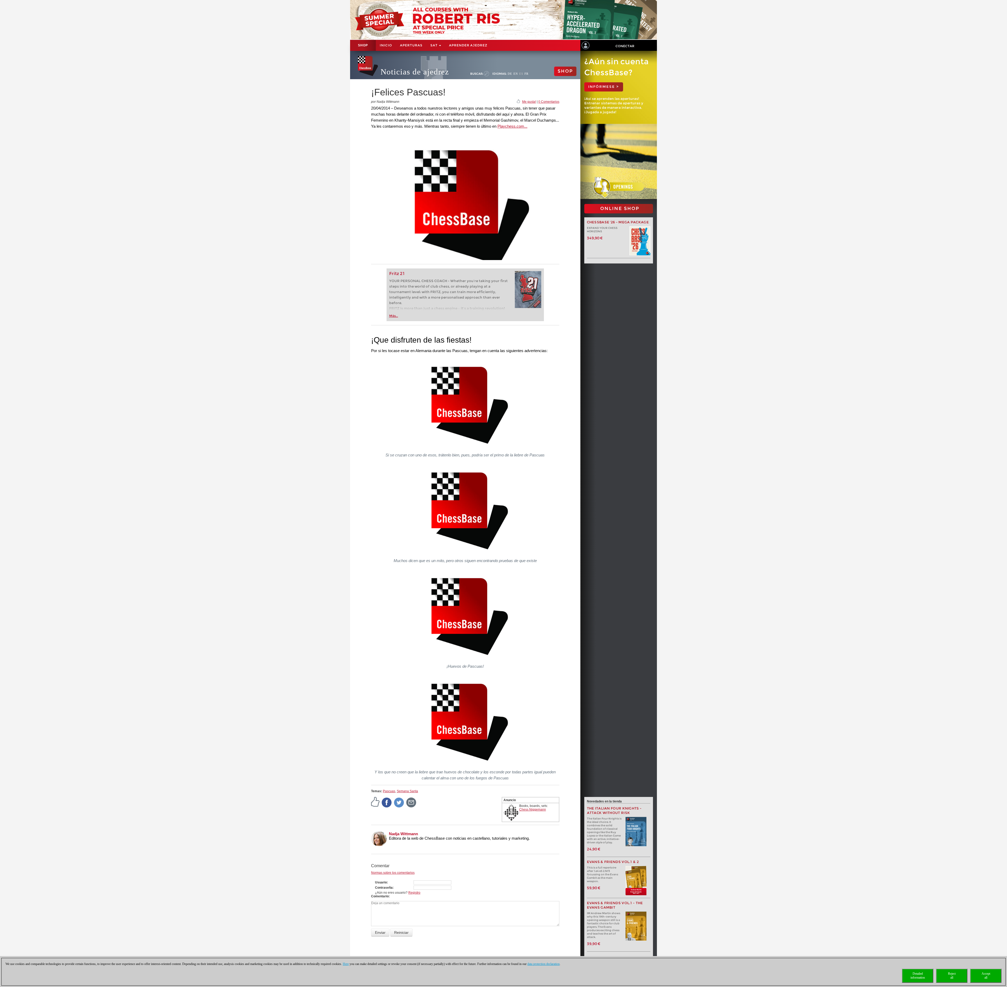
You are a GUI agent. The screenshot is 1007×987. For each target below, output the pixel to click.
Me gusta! (529, 102)
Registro (414, 892)
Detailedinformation (917, 975)
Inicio (386, 45)
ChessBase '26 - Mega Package (618, 222)
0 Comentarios (548, 102)
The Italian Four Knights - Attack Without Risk (614, 810)
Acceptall (986, 975)
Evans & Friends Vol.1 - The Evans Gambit (615, 905)
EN (515, 73)
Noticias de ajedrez (415, 71)
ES (521, 73)
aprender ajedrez (468, 45)
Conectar (624, 46)
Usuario (381, 882)
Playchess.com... (512, 126)
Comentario (380, 896)
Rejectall (952, 975)
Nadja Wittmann (403, 834)
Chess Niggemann (532, 809)
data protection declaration (543, 964)
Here (346, 964)
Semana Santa (407, 791)
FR (526, 73)
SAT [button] (434, 45)
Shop (363, 45)
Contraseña (384, 887)
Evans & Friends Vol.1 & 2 (613, 862)
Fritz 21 (397, 273)
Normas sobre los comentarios (393, 873)
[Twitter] (399, 802)
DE (510, 73)
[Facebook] (387, 802)
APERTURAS (411, 45)
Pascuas (389, 791)
